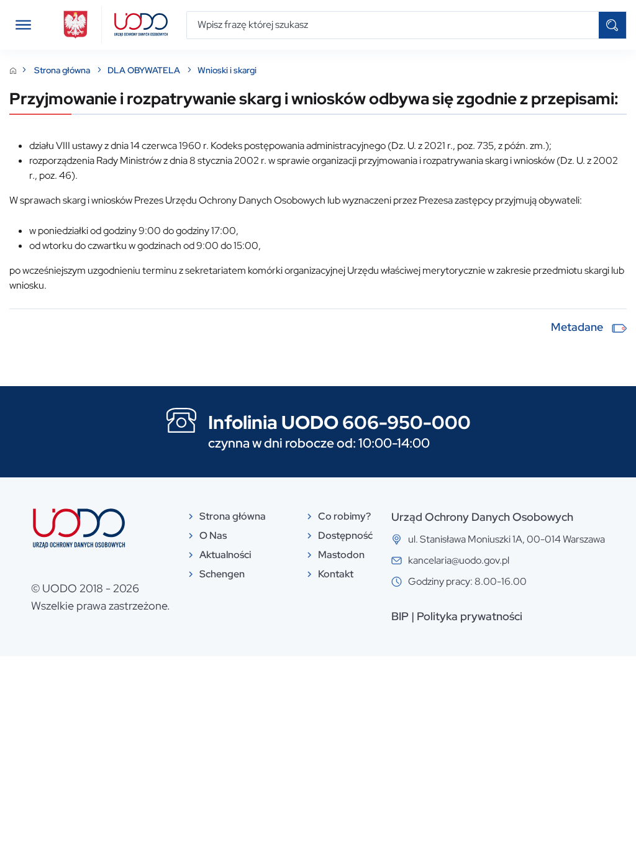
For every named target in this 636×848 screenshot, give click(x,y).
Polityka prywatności (469, 616)
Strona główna (63, 70)
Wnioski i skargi (227, 70)
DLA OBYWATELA (144, 70)
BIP (400, 616)
